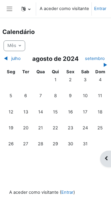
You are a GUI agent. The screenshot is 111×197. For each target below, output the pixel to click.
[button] (26, 9)
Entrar (100, 8)
